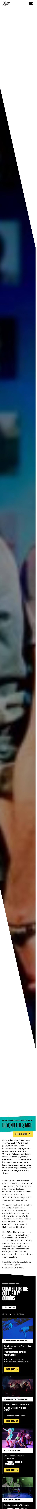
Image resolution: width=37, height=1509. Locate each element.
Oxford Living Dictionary (14, 1213)
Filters (8, 1307)
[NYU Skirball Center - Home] (6, 3)
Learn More (10, 1369)
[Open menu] (30, 3)
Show (4, 1314)
